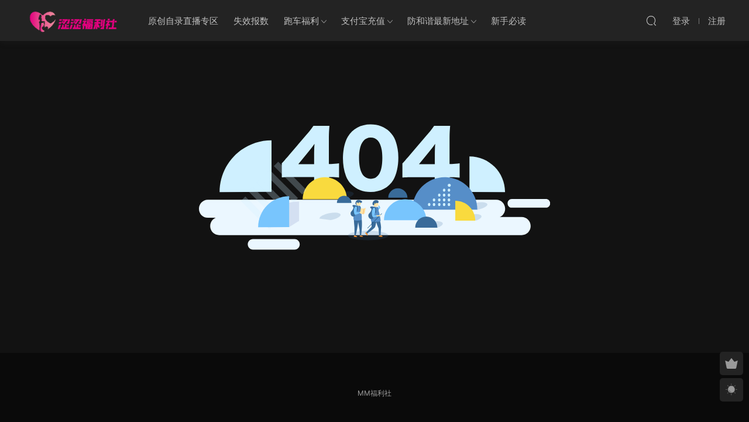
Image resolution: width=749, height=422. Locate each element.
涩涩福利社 (73, 20)
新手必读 (508, 20)
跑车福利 (301, 20)
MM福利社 (374, 393)
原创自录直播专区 (183, 20)
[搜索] (651, 20)
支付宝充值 (363, 20)
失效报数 (251, 20)
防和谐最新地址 (438, 20)
